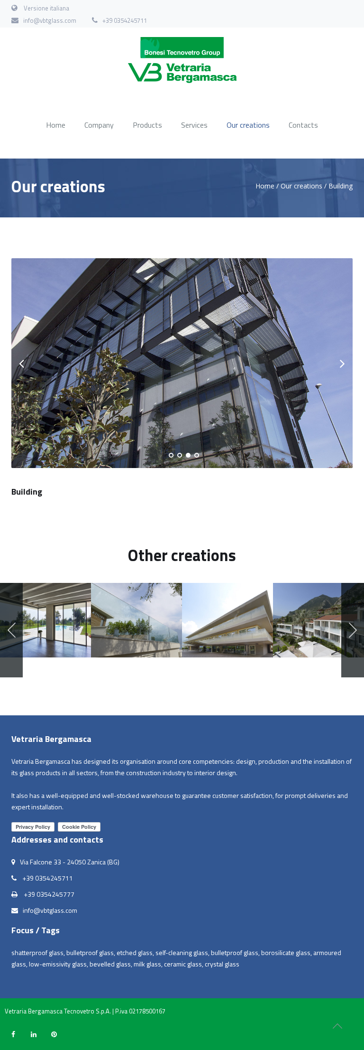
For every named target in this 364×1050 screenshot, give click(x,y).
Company (99, 125)
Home (55, 125)
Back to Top (337, 1026)
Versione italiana (46, 8)
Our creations (248, 125)
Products (147, 125)
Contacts (303, 125)
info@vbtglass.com (49, 20)
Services (194, 125)
